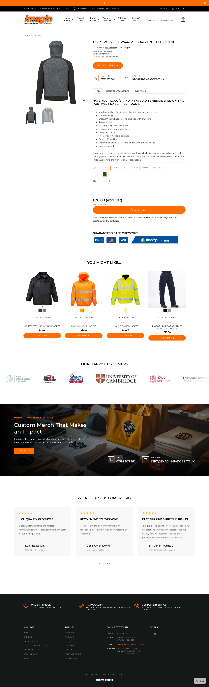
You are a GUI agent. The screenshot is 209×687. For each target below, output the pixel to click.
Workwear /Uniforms (107, 19)
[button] (99, 563)
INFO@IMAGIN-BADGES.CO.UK (148, 79)
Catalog (27, 637)
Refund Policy (30, 654)
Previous (17, 304)
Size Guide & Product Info (117, 91)
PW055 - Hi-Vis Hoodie (83, 326)
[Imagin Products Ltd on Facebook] (150, 634)
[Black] (44, 310)
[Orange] (82, 310)
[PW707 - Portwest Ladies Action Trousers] (167, 289)
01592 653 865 (107, 79)
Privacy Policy (30, 641)
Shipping (97, 57)
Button (69, 650)
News (26, 658)
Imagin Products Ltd (113, 674)
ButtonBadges (93, 19)
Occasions (165, 20)
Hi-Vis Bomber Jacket (125, 326)
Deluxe (68, 641)
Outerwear (150, 20)
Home (26, 35)
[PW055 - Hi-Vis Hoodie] (84, 289)
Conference (71, 658)
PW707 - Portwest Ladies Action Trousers (167, 327)
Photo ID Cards (73, 654)
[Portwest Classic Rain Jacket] (42, 289)
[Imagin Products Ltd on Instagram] (155, 634)
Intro (98, 91)
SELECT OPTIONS (108, 65)
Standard (70, 633)
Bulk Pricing (140, 91)
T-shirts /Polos (122, 19)
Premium (69, 637)
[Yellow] (86, 310)
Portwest (37, 35)
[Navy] (40, 310)
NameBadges (67, 19)
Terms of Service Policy (35, 645)
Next (192, 304)
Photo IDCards (80, 19)
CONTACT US (24, 450)
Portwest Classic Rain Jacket (42, 326)
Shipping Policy (31, 650)
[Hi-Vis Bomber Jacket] (125, 289)
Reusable (70, 645)
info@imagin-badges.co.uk (130, 644)
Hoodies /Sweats (136, 19)
